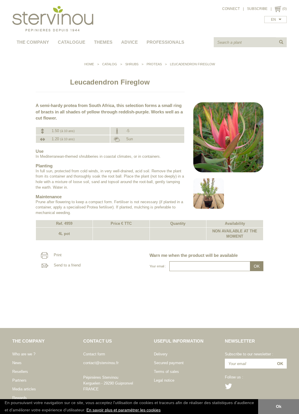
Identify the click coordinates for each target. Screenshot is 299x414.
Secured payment (169, 363)
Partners (19, 380)
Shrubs (131, 64)
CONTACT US (97, 340)
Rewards (19, 398)
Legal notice (164, 380)
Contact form (94, 354)
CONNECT (231, 9)
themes (103, 42)
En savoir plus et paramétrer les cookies (123, 410)
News (17, 363)
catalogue (71, 42)
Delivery (161, 354)
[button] (163, 410)
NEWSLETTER (240, 340)
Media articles (24, 389)
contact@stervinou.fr (101, 363)
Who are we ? (23, 354)
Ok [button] (278, 406)
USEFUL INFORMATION (179, 340)
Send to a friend (67, 265)
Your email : (158, 266)
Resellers (20, 371)
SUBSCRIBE (257, 9)
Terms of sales (166, 371)
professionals (165, 42)
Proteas (154, 64)
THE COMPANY (33, 42)
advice (129, 42)
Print (57, 255)
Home (89, 64)
